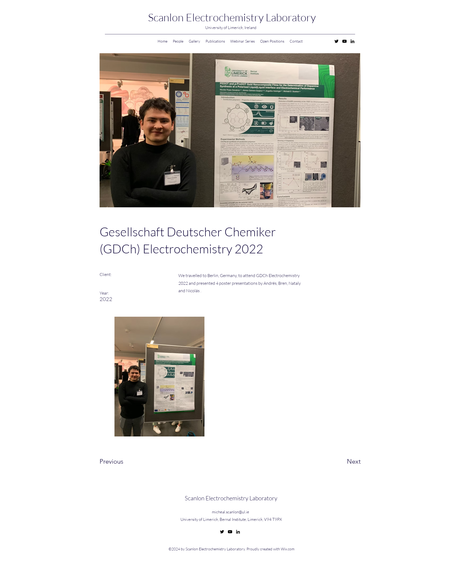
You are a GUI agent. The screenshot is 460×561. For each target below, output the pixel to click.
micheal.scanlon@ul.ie (230, 511)
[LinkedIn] (352, 41)
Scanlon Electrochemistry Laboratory (232, 17)
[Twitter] (336, 41)
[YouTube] (344, 41)
